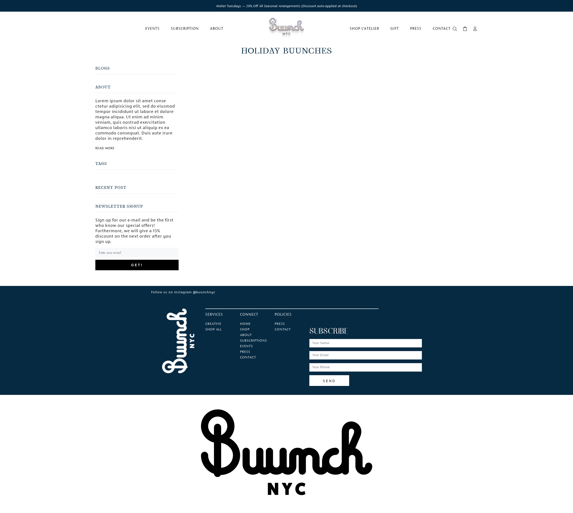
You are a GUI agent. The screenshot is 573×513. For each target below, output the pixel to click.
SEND (329, 381)
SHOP (245, 329)
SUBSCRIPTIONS (253, 341)
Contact (283, 329)
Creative (213, 324)
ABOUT (246, 335)
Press (280, 324)
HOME (245, 324)
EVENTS (246, 346)
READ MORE (105, 148)
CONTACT (248, 357)
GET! (137, 265)
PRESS (245, 352)
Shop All (213, 329)
